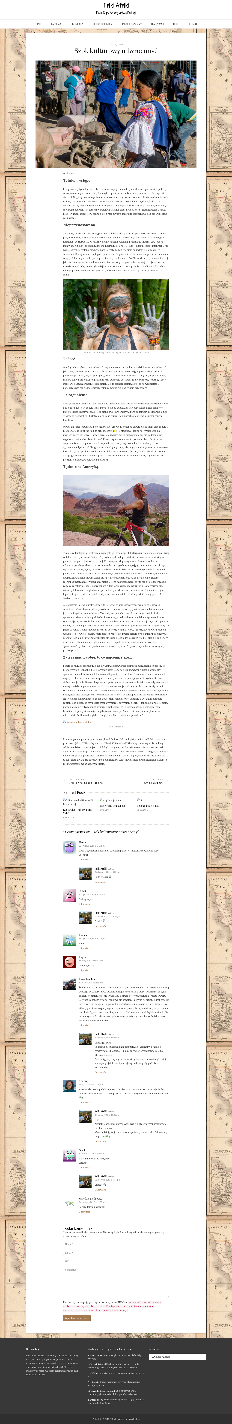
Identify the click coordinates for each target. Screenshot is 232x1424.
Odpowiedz (84, 859)
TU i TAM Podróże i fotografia (102, 1390)
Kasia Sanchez (87, 979)
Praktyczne (157, 24)
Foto (175, 24)
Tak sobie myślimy (132, 24)
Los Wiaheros (94, 1373)
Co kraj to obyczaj (102, 24)
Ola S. (82, 1150)
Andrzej (83, 1081)
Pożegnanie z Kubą (148, 805)
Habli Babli (93, 1364)
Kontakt (192, 24)
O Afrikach (56, 24)
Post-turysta (93, 1382)
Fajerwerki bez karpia (112, 805)
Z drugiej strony (95, 1399)
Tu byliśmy (77, 24)
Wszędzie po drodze (90, 1198)
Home (38, 24)
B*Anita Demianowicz (98, 1355)
